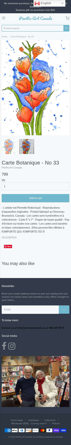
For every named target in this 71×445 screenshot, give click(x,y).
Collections (50, 420)
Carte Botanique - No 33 (22, 36)
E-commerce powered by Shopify (48, 437)
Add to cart (35, 198)
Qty (3, 180)
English (45, 3)
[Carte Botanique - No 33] (9, 146)
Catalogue (33, 420)
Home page (17, 420)
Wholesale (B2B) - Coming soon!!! (29, 423)
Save (9, 246)
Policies (56, 423)
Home (4, 36)
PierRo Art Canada (35, 18)
